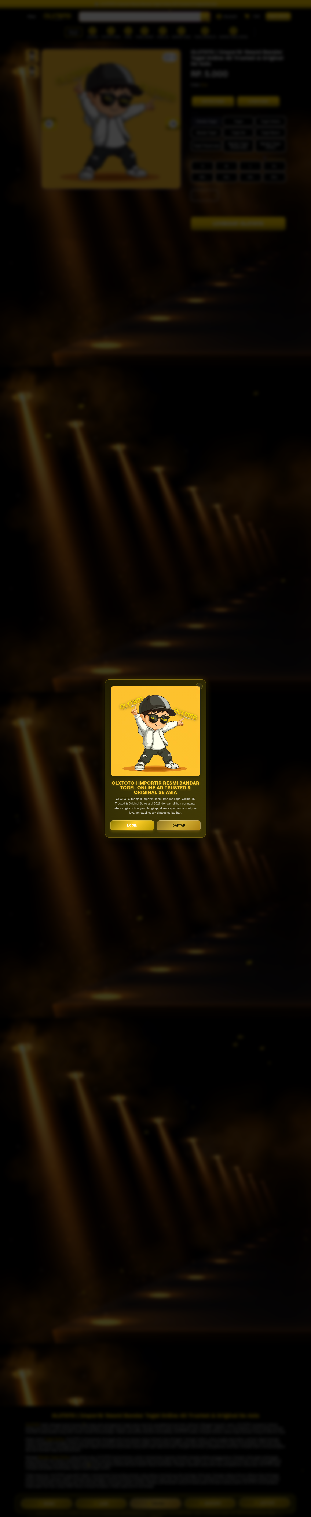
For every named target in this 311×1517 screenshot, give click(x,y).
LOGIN (132, 825)
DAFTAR (178, 825)
